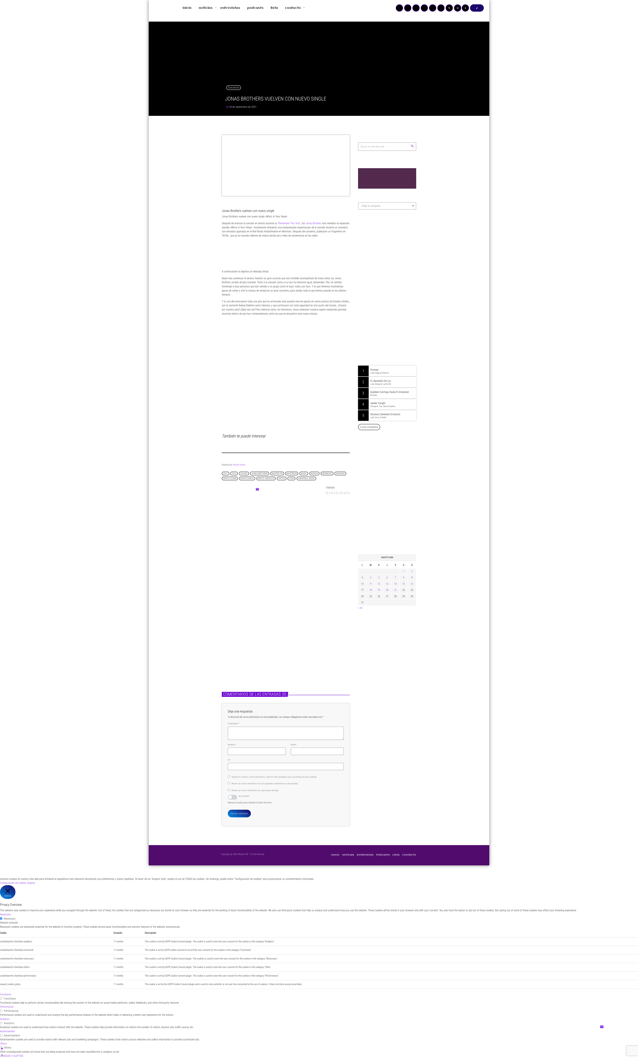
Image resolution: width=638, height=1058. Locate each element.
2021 (225, 473)
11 (371, 583)
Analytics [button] (4, 1019)
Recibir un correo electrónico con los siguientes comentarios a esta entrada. (265, 783)
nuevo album (229, 478)
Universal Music (306, 478)
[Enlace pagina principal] (161, 8)
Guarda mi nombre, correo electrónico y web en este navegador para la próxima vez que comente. (274, 777)
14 (395, 583)
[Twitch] (416, 8)
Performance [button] (6, 1006)
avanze (244, 473)
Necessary (10, 918)
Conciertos (233, 87)
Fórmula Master (373, 248)
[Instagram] (432, 8)
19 (379, 589)
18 (371, 589)
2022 (234, 473)
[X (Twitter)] (407, 8)
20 (387, 589)
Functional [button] (5, 994)
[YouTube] (399, 8)
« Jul (360, 607)
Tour (291, 478)
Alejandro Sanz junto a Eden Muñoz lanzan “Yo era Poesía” (391, 535)
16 (412, 583)
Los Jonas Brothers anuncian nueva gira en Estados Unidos (391, 467)
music (304, 473)
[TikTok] (424, 8)
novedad (340, 473)
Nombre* (231, 745)
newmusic (327, 473)
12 (379, 583)
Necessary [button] (5, 914)
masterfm (292, 473)
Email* (294, 745)
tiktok (281, 478)
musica (314, 473)
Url (229, 760)
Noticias (296, 641)
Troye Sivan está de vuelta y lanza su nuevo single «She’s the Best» (392, 484)
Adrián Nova (239, 464)
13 (387, 583)
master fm (277, 473)
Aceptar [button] (31, 882)
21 (395, 589)
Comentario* (233, 723)
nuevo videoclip (266, 478)
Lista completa (369, 427)
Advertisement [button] (7, 1031)
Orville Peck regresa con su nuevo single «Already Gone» (390, 518)
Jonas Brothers (314, 223)
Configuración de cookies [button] (13, 882)
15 (403, 583)
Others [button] (3, 1043)
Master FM (368, 242)
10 (362, 583)
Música (229, 641)
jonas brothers (260, 473)
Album (276, 529)
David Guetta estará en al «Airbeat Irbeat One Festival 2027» (390, 501)
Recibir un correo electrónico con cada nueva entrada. (255, 790)
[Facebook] (441, 8)
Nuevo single (247, 478)
